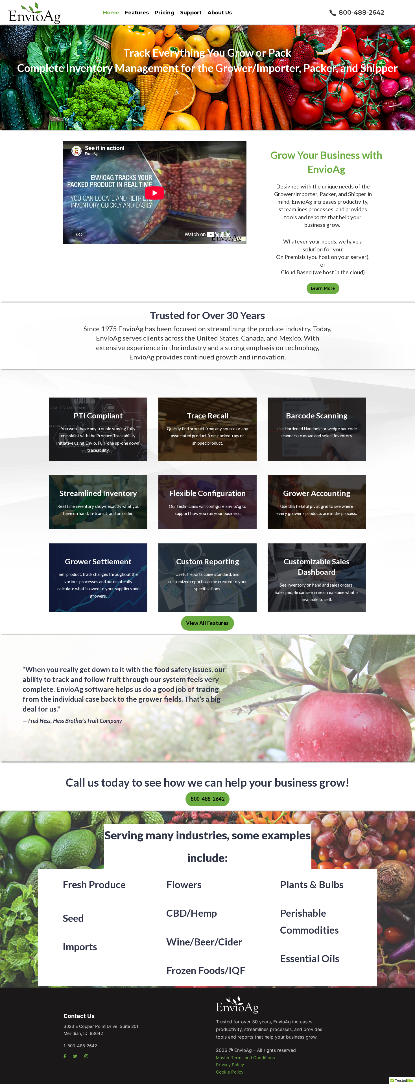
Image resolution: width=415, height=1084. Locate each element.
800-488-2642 (361, 12)
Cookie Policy (229, 1072)
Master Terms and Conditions (245, 1057)
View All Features (207, 623)
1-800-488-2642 (80, 1045)
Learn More (323, 288)
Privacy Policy (230, 1064)
